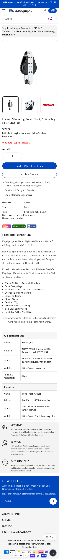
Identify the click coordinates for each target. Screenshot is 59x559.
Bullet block (8, 215)
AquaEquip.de (19, 540)
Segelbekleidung (10, 28)
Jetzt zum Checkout (29, 174)
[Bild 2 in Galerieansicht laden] (29, 105)
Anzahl (6, 149)
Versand (22, 133)
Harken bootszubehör (12, 218)
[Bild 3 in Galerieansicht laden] (48, 105)
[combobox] (29, 18)
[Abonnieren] (53, 501)
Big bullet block (30, 212)
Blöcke (42, 212)
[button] (5, 11)
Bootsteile (26, 28)
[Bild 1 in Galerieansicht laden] (10, 105)
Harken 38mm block (25, 215)
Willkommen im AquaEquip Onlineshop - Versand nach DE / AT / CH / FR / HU (29, 3)
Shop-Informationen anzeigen (19, 195)
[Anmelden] (45, 10)
